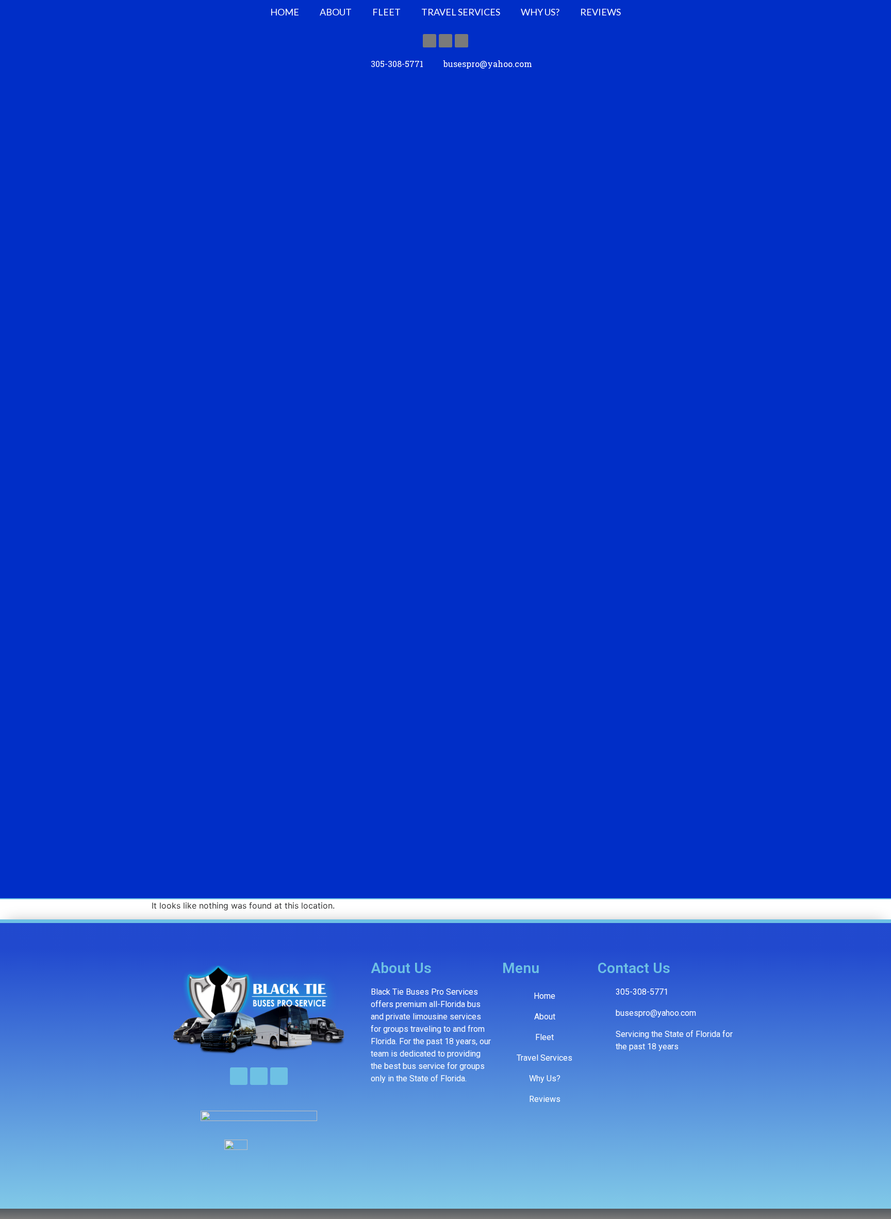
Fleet (386, 12)
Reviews (600, 12)
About (336, 12)
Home (284, 12)
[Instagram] (445, 40)
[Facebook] (429, 40)
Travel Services (460, 12)
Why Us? (540, 12)
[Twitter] (461, 40)
